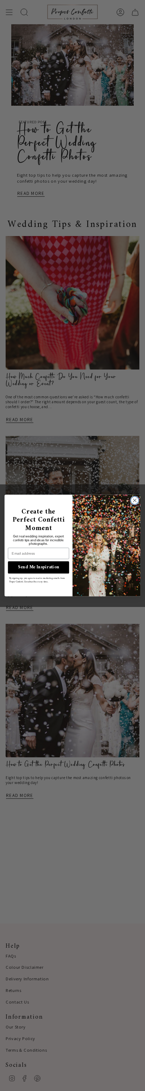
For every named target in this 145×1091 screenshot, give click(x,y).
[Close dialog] (135, 500)
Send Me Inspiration (38, 567)
